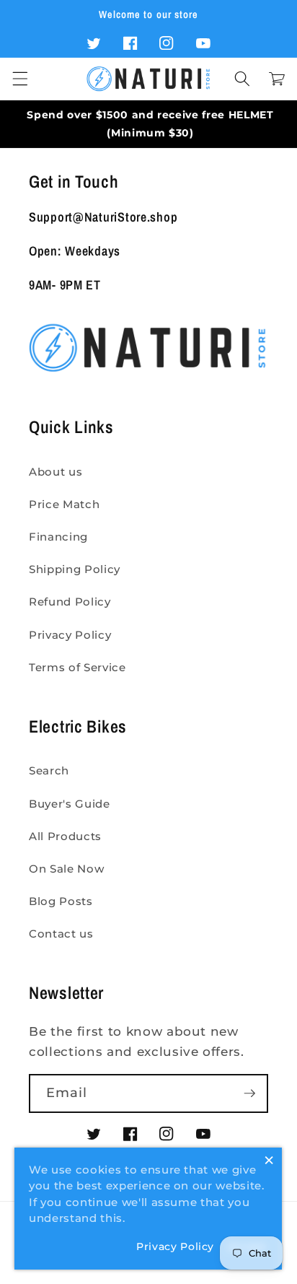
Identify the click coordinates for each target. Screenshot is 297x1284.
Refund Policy (70, 601)
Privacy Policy (70, 635)
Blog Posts (61, 901)
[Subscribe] (249, 1093)
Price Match (64, 504)
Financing (58, 536)
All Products (65, 836)
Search (49, 770)
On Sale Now (66, 868)
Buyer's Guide (69, 804)
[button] (19, 78)
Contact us (61, 933)
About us (55, 472)
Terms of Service (77, 667)
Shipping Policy (74, 569)
